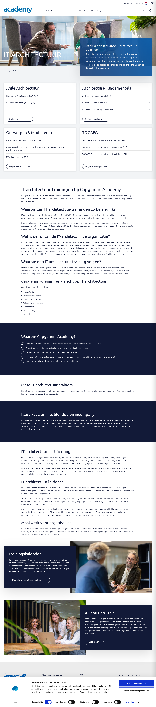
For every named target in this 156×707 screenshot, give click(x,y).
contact (118, 531)
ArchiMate (65, 463)
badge (122, 457)
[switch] (71, 702)
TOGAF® (90, 132)
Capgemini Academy (33, 420)
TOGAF (81, 463)
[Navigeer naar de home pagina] (18, 9)
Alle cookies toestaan (136, 683)
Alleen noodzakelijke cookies (136, 691)
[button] (29, 580)
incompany (45, 423)
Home (6, 70)
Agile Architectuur (22, 88)
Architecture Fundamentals (106, 88)
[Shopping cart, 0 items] (152, 4)
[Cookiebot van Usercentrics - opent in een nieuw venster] (15, 702)
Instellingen (131, 702)
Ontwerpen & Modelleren (29, 132)
